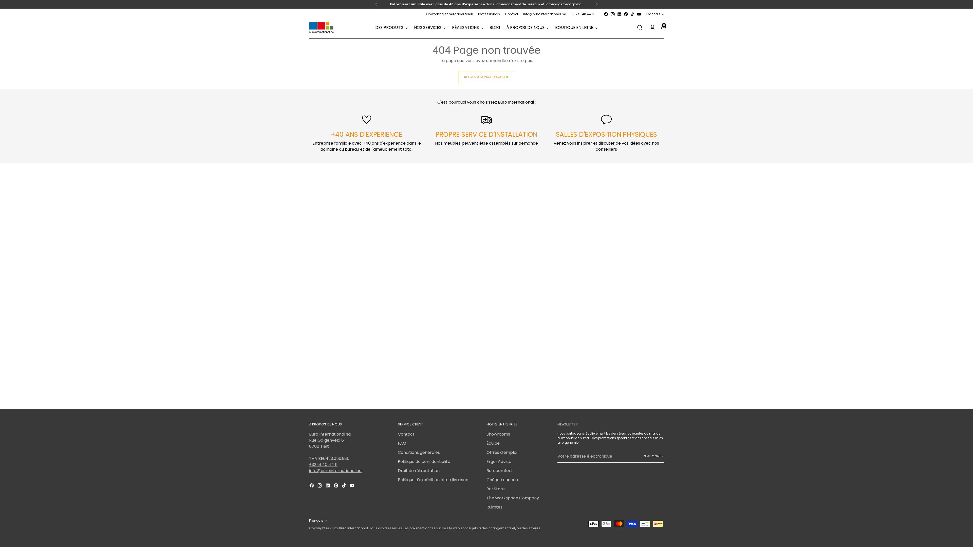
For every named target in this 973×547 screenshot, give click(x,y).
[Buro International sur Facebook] (606, 14)
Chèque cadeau (502, 480)
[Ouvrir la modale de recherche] (640, 28)
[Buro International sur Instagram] (612, 14)
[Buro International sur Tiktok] (632, 14)
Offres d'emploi (501, 452)
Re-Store (495, 489)
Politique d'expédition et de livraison (433, 480)
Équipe (493, 443)
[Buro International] (321, 28)
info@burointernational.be (335, 471)
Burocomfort (499, 471)
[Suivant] (596, 4)
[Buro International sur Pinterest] (626, 14)
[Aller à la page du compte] (650, 28)
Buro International (353, 528)
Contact (406, 434)
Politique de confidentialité (424, 461)
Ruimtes (494, 507)
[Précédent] (376, 4)
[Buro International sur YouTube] (639, 14)
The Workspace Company (512, 498)
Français (653, 14)
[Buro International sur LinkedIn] (619, 14)
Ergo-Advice (498, 461)
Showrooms (498, 434)
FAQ (402, 443)
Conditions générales (419, 452)
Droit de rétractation (419, 471)
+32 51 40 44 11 (323, 464)
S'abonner (654, 456)
